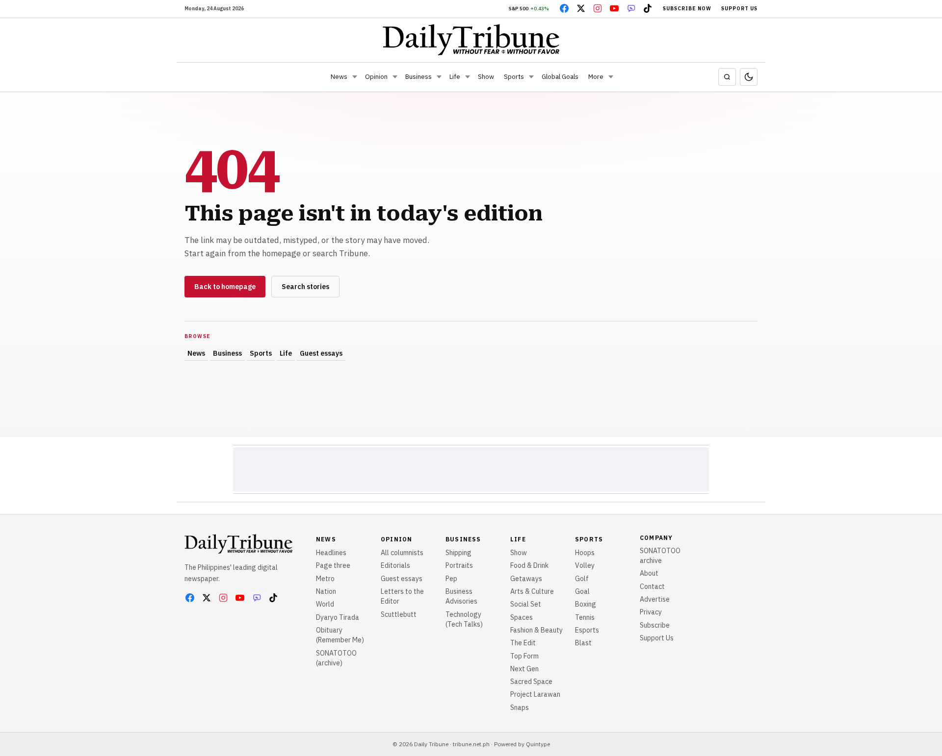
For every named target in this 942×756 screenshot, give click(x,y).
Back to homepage (225, 286)
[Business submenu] (439, 77)
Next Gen (524, 668)
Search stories (305, 286)
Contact (652, 586)
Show (486, 77)
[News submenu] (354, 77)
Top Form (524, 656)
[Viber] (631, 8)
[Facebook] (564, 8)
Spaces (521, 617)
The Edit (523, 642)
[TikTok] (647, 8)
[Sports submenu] (531, 77)
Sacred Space (531, 681)
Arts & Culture (532, 591)
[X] (581, 8)
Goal (582, 591)
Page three (333, 565)
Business (418, 77)
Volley (585, 565)
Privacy (651, 612)
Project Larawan (535, 694)
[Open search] (727, 77)
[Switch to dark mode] (749, 77)
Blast (583, 642)
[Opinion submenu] (395, 77)
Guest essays (321, 353)
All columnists (402, 552)
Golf (582, 578)
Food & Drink (529, 565)
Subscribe (655, 625)
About (649, 573)
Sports (514, 77)
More (595, 77)
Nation (326, 591)
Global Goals (560, 77)
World (325, 604)
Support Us (739, 8)
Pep (451, 578)
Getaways (526, 578)
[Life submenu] (467, 77)
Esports (587, 630)
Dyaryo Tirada (337, 617)
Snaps (519, 707)
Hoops (585, 552)
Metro (325, 578)
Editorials (395, 565)
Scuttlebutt (399, 614)
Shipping (458, 552)
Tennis (585, 617)
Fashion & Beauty (536, 630)
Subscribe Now (687, 8)
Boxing (585, 604)
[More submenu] (610, 77)
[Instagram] (597, 8)
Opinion (376, 77)
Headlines (331, 552)
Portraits (459, 565)
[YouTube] (614, 8)
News (339, 77)
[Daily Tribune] (471, 39)
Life (454, 77)
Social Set (525, 604)
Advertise (655, 599)
